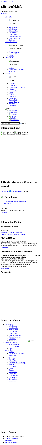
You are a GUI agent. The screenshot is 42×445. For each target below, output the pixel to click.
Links (11, 93)
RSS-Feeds (13, 91)
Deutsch (14, 111)
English (14, 112)
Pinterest (9, 234)
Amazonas (7, 203)
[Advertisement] (21, 157)
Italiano (13, 116)
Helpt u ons (13, 96)
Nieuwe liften (13, 31)
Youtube (11, 232)
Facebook (4, 232)
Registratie (12, 71)
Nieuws (12, 89)
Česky (14, 118)
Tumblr (16, 234)
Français (14, 114)
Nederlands (15, 120)
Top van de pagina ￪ (11, 442)
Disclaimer (12, 98)
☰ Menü (4, 13)
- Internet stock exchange (17, 87)
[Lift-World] (7, 2)
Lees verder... (5, 247)
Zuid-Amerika (17, 191)
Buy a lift (12, 359)
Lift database (9, 17)
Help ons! (4, 212)
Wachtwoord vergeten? (16, 70)
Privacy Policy (14, 102)
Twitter (3, 234)
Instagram (19, 232)
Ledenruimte (9, 57)
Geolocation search (15, 38)
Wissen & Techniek (11, 42)
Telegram (23, 234)
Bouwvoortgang (14, 52)
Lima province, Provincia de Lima (15, 201)
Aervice (7, 73)
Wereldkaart (13, 27)
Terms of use (13, 103)
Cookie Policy (13, 100)
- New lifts (13, 85)
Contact (12, 94)
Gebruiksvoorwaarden (12, 438)
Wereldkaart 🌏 (6, 191)
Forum (11, 56)
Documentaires (14, 54)
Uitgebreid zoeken (15, 36)
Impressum (12, 105)
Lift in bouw (13, 33)
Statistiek (12, 40)
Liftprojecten (13, 34)
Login (11, 68)
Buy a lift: (12, 83)
